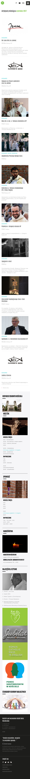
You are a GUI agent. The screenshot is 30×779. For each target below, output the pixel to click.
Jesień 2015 (7, 594)
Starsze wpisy (6, 387)
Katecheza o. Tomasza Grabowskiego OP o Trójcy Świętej (12, 189)
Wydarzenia (14, 153)
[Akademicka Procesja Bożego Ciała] (15, 151)
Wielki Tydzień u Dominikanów (12, 596)
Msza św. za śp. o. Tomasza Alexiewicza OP (14, 121)
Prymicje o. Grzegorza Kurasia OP (11, 226)
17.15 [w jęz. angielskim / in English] (11, 450)
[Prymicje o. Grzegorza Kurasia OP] (15, 221)
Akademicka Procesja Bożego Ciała (12, 156)
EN (23, 3)
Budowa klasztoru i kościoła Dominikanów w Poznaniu (11, 602)
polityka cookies (5, 769)
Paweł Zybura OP (6, 193)
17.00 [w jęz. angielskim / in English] (11, 513)
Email (8, 762)
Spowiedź (6, 477)
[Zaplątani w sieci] (15, 256)
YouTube (19, 3)
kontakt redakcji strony (7, 764)
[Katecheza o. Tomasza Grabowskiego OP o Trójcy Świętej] (15, 183)
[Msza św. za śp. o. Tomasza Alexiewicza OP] (15, 116)
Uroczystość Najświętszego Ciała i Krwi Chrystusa (13, 300)
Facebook (16, 3)
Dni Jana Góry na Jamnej (9, 40)
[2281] (14, 589)
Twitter (5, 762)
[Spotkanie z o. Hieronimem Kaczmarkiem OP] (15, 334)
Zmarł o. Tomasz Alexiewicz (11, 599)
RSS (11, 762)
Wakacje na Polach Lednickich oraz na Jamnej (11, 82)
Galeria (9, 153)
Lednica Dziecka (6, 375)
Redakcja (4, 158)
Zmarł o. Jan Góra (9, 591)
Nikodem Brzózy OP (7, 43)
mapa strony (5, 767)
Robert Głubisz (5, 124)
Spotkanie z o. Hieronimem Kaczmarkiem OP (15, 339)
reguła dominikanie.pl (7, 771)
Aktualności (4, 37)
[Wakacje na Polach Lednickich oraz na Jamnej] (15, 76)
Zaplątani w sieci (7, 261)
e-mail (3, 731)
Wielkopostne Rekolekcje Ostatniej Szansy (15, 605)
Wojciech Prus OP (6, 86)
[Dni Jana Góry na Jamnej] (15, 35)
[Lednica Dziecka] (15, 370)
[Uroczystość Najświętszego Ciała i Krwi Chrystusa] (15, 294)
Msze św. (6, 414)
